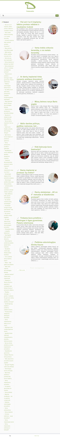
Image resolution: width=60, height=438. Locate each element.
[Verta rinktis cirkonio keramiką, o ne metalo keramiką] (24, 55)
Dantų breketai (8, 392)
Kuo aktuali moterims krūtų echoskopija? (7, 201)
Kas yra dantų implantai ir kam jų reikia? (8, 123)
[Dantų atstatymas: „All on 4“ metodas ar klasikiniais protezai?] (24, 200)
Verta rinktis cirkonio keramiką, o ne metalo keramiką (42, 50)
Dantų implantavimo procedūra (7, 382)
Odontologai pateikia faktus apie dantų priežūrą (9, 182)
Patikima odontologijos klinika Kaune (7, 85)
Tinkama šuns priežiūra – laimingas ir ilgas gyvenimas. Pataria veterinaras (9, 77)
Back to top (37, 435)
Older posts (21, 270)
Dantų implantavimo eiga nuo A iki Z (8, 170)
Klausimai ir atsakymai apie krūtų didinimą (7, 117)
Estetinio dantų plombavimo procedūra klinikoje (8, 111)
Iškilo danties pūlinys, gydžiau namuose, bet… (8, 54)
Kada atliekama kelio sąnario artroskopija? (8, 195)
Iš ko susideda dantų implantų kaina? (8, 258)
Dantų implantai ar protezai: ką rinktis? (27, 171)
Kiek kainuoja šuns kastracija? (41, 148)
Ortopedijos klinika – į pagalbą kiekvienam (9, 231)
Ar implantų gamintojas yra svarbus (7, 388)
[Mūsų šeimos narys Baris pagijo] (24, 109)
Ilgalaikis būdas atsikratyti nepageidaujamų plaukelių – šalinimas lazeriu (8, 337)
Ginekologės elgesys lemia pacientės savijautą (9, 176)
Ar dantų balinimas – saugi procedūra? (8, 416)
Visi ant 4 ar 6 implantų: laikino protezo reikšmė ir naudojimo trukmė (29, 24)
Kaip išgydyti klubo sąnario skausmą (7, 237)
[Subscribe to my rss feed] (4, 16)
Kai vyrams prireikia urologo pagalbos (8, 215)
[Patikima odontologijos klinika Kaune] (24, 250)
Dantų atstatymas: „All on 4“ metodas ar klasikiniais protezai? (44, 194)
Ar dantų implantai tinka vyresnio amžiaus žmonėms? (29, 77)
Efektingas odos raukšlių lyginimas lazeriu (8, 329)
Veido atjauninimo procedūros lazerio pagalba (9, 360)
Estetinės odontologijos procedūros (7, 404)
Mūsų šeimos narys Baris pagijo (44, 102)
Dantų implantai (8, 412)
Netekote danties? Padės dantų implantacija (9, 276)
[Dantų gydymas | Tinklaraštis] (30, 5)
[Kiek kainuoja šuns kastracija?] (24, 154)
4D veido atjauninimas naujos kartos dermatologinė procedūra (7, 223)
